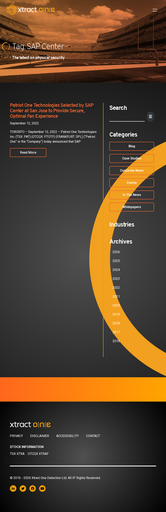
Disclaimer (39, 436)
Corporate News (132, 170)
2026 (116, 252)
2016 (116, 341)
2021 (116, 296)
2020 (116, 305)
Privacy (16, 436)
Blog (132, 146)
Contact (93, 436)
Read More (28, 152)
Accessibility (67, 436)
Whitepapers (131, 207)
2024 (116, 270)
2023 (116, 279)
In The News (132, 195)
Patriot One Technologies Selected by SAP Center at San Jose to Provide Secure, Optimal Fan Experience (51, 111)
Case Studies (131, 158)
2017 (116, 332)
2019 (116, 314)
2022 (116, 288)
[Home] (83, 425)
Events (132, 183)
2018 (116, 323)
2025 (116, 261)
